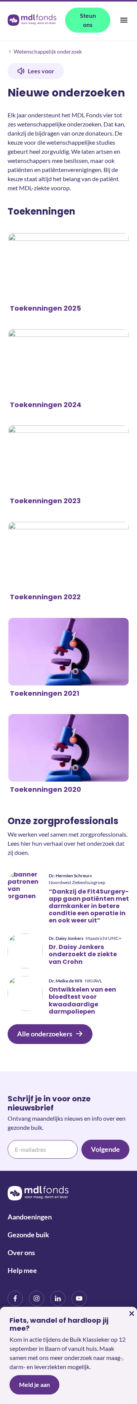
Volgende (105, 1149)
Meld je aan (34, 1384)
